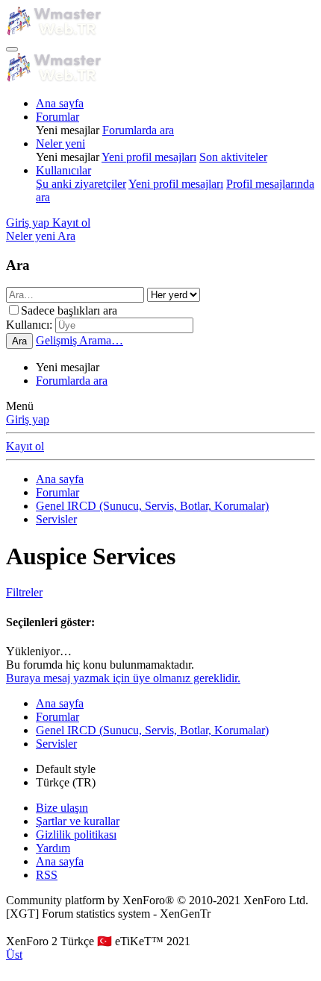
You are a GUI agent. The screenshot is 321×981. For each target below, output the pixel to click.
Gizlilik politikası (76, 834)
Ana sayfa (60, 103)
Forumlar (57, 116)
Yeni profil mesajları (149, 157)
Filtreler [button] (24, 592)
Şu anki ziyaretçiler (81, 183)
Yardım (53, 848)
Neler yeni (60, 143)
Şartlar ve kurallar (77, 821)
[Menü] (12, 49)
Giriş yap (27, 419)
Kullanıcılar (63, 170)
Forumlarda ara (138, 130)
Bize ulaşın (62, 807)
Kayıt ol (25, 446)
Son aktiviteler (233, 157)
